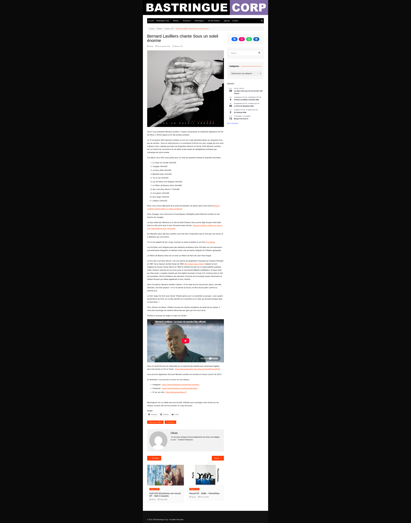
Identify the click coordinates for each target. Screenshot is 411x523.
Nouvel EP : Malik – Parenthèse (204, 493)
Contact (235, 21)
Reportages (199, 21)
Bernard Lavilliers (156, 422)
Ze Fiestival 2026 (240, 112)
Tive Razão (210, 242)
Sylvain (193, 497)
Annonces (187, 21)
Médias (176, 21)
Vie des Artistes (214, 21)
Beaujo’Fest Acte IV (241, 119)
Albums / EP (178, 46)
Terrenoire (171, 422)
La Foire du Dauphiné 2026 (244, 106)
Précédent (155, 458)
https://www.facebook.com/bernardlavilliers (180, 388)
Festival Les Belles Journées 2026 (246, 100)
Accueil (151, 21)
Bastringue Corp (162, 21)
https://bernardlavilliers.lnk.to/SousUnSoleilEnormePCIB (197, 369)
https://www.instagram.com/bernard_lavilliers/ (180, 385)
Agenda (227, 21)
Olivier (151, 46)
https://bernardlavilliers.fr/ (176, 392)
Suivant (216, 458)
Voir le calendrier (232, 123)
